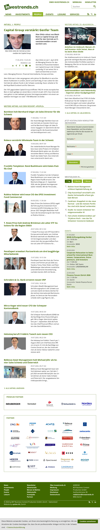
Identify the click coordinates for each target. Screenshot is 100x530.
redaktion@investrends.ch (83, 494)
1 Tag (68, 181)
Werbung (77, 2)
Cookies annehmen (88, 521)
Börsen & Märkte (33, 490)
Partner (10, 418)
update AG (16, 504)
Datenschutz (55, 494)
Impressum (54, 490)
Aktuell (7, 24)
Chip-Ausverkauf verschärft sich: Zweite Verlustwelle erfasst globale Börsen (81, 195)
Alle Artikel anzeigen (15, 388)
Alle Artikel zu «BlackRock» (79, 113)
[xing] (15, 66)
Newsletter (90, 2)
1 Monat (87, 181)
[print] (29, 66)
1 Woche (77, 181)
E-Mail (70, 154)
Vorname (71, 138)
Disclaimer (54, 492)
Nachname (71, 146)
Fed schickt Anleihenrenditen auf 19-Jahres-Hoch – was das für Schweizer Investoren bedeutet (81, 218)
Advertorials (32, 487)
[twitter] (22, 66)
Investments (22, 14)
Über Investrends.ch (59, 2)
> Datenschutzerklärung (15, 527)
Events (49, 14)
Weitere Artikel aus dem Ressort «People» (24, 106)
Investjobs (31, 494)
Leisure (62, 14)
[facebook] (19, 66)
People (38, 14)
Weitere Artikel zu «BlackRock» (79, 24)
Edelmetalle (31, 492)
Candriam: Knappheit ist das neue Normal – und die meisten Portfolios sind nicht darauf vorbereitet (82, 203)
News (8, 14)
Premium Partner (14, 397)
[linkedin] (12, 66)
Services (74, 14)
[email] (25, 66)
